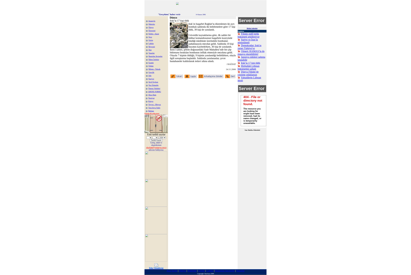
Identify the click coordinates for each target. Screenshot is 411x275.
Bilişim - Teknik (154, 69)
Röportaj (152, 47)
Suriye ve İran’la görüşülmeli (248, 41)
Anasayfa (151, 21)
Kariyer (151, 79)
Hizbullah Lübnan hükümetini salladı (248, 67)
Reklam (151, 111)
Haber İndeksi (154, 59)
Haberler (152, 24)
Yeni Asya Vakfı (154, 108)
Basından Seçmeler (155, 56)
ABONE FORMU (154, 92)
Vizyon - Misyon (154, 104)
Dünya (151, 27)
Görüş (151, 40)
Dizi (150, 50)
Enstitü (151, 63)
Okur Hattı (152, 95)
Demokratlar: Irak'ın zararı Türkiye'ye (249, 47)
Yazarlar (152, 53)
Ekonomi (152, 31)
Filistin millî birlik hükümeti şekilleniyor (248, 35)
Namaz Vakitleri (154, 88)
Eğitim (151, 66)
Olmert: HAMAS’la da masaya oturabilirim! (251, 52)
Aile (149, 76)
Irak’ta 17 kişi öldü (250, 63)
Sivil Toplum (153, 82)
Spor (150, 37)
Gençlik (151, 72)
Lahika (151, 43)
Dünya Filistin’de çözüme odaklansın (248, 73)
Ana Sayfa (171, 270)
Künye (150, 101)
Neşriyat (151, 98)
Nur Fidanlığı (153, 85)
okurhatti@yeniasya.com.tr (156, 147)
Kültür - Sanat (154, 34)
